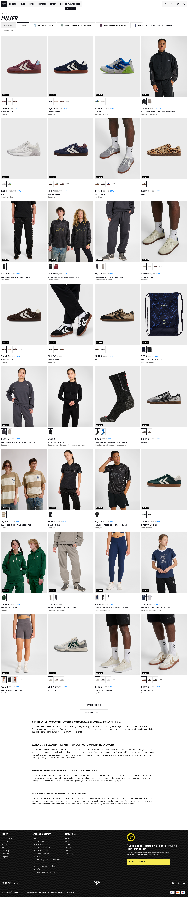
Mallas (67, 841)
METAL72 (99, 360)
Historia (5, 841)
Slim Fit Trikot (54, 525)
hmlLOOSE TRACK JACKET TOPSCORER (158, 112)
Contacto (5, 854)
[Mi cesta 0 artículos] (184, 4)
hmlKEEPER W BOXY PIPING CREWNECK (18, 442)
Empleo (5, 857)
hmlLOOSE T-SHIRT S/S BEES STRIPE (16, 525)
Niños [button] (31, 4)
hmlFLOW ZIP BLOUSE (57, 442)
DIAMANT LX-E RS (149, 525)
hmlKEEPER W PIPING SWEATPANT (109, 277)
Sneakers (64, 729)
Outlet (10, 25)
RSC (3, 847)
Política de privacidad (41, 854)
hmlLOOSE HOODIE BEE (11, 608)
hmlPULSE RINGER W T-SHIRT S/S (155, 608)
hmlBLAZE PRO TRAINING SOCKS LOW (111, 442)
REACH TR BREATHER (103, 690)
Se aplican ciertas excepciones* (137, 852)
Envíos (35, 838)
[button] (165, 4)
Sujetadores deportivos (114, 25)
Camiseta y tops (44, 25)
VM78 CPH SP (100, 194)
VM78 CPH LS (147, 690)
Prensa (4, 844)
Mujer (24, 25)
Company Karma (8, 851)
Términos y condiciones (42, 847)
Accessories (76, 729)
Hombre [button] (12, 4)
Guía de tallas (38, 844)
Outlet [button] (53, 4)
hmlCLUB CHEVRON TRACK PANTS (15, 277)
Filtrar (156, 26)
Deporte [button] (42, 4)
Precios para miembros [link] (70, 4)
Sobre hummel (7, 838)
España (8, 883)
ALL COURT (53, 690)
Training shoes (92, 775)
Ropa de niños (70, 851)
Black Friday (69, 854)
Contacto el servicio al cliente (44, 872)
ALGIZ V (98, 112)
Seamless (68, 847)
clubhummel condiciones (42, 851)
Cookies (36, 857)
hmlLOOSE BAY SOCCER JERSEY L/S (63, 277)
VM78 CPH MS (7, 112)
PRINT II (144, 194)
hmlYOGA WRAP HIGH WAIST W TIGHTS (111, 608)
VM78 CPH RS (53, 360)
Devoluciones (38, 841)
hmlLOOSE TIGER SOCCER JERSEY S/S (111, 525)
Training (67, 838)
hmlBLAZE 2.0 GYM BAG (151, 360)
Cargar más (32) (94, 705)
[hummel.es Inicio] (4, 4)
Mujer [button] (22, 4)
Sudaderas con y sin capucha (77, 25)
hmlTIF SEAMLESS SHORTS (12, 690)
